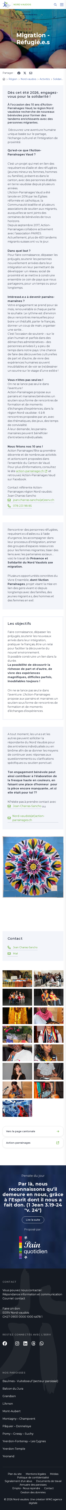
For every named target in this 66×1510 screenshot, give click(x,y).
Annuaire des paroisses (33, 1484)
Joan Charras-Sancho (27, 806)
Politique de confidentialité (33, 1477)
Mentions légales (36, 1473)
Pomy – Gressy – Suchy (18, 1433)
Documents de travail (48, 1481)
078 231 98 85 (22, 505)
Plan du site (15, 1473)
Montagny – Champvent (19, 1418)
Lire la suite (33, 1219)
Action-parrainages (18, 1142)
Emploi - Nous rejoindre (26, 1488)
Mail (15, 953)
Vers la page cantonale (20, 1131)
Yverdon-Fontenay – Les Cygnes (24, 1441)
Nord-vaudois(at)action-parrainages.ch (28, 818)
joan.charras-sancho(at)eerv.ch (33, 500)
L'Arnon (8, 1403)
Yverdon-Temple (14, 1448)
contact (20, 1298)
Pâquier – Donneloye (17, 1426)
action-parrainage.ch (30, 471)
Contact (49, 1488)
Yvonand (8, 1456)
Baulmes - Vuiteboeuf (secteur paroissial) (30, 1381)
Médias (54, 1473)
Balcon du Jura (13, 1388)
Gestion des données (33, 1492)
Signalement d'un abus (18, 1481)
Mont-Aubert (12, 1411)
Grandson (9, 1396)
